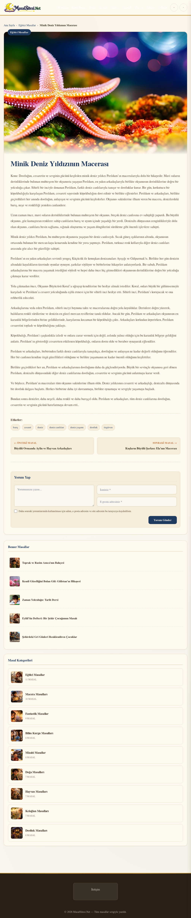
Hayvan (139, 7)
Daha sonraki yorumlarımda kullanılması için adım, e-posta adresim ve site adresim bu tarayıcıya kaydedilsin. (75, 511)
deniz (40, 427)
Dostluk (103, 7)
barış (15, 427)
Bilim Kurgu (79, 7)
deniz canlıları (56, 427)
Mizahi (163, 7)
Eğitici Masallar (19, 32)
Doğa (92, 7)
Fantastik (127, 7)
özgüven (108, 427)
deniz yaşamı (77, 427)
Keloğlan (63, 7)
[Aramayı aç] (183, 7)
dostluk (94, 427)
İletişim (95, 889)
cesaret (27, 427)
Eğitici (115, 7)
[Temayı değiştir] (174, 7)
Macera (152, 7)
